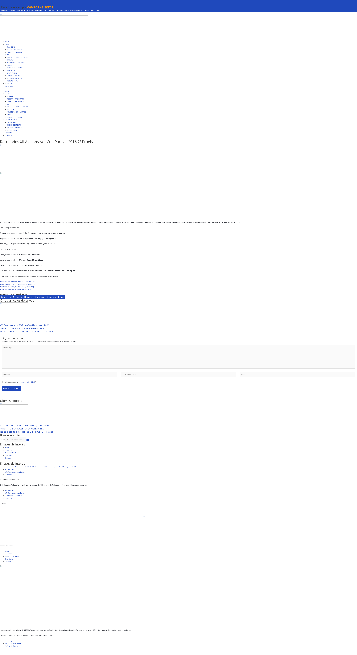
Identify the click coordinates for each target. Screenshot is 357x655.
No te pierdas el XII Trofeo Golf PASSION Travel (26, 331)
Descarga (31, 281)
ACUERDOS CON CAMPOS (16, 63)
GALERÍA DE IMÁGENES (15, 52)
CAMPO (7, 44)
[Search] (27, 440)
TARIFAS (10, 65)
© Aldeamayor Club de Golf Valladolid (14, 651)
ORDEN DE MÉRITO (14, 76)
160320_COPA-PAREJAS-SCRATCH (12, 289)
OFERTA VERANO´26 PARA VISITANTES (22, 328)
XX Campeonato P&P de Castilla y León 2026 (24, 325)
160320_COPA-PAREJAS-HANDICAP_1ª (14, 281)
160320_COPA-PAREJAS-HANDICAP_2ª (14, 284)
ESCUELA (10, 60)
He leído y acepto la (20, 382)
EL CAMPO (11, 47)
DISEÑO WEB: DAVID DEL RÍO (10, 653)
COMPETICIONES (11, 70)
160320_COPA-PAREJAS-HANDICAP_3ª (14, 287)
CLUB (7, 55)
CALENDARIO (12, 73)
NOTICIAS (8, 83)
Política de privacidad (27, 382)
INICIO (7, 42)
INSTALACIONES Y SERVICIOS (17, 57)
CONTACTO (9, 86)
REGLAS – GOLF (12, 81)
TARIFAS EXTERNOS (14, 68)
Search (2, 440)
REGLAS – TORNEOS (14, 78)
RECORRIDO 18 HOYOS (15, 50)
